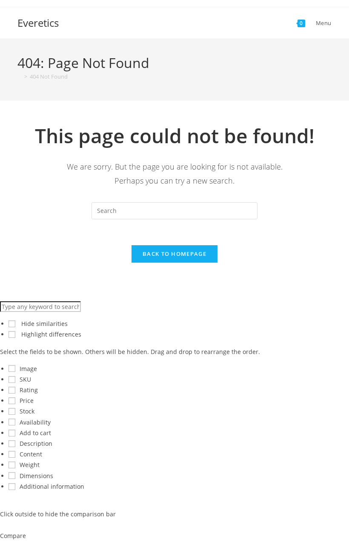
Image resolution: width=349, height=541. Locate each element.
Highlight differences (50, 334)
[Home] (19, 76)
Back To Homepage (174, 254)
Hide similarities (44, 324)
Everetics (38, 23)
